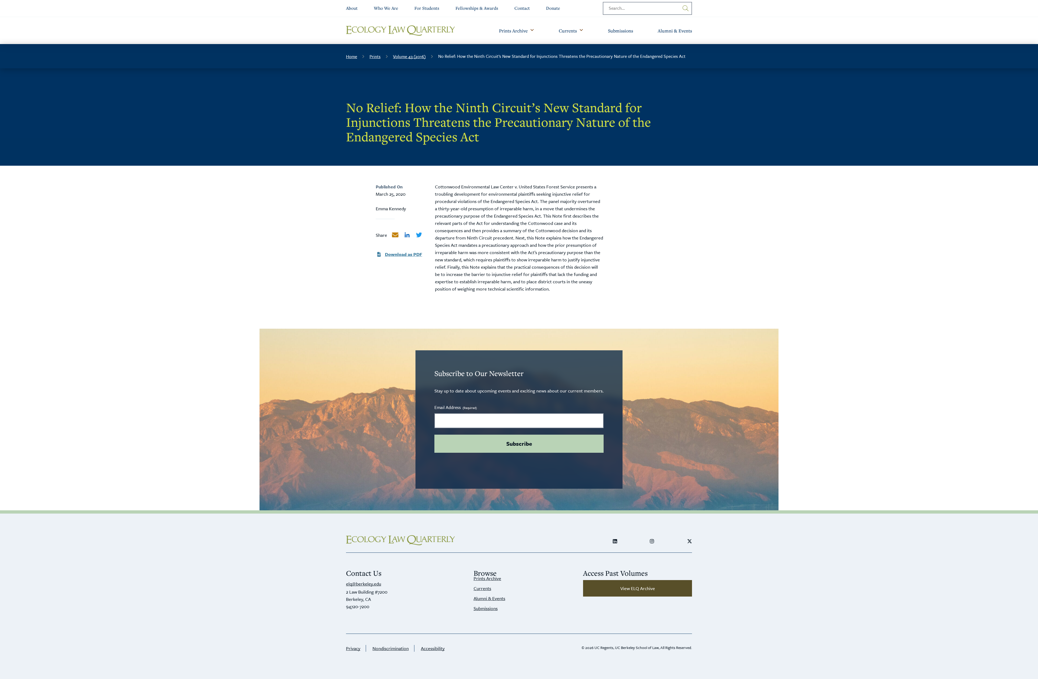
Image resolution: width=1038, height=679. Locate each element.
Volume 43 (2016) (409, 56)
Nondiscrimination (390, 648)
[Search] (685, 8)
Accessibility (433, 648)
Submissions (486, 608)
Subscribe (519, 444)
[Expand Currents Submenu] (581, 30)
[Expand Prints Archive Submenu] (532, 30)
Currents (482, 588)
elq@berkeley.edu (363, 583)
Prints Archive (487, 578)
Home (351, 56)
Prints (375, 56)
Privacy (353, 648)
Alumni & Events (489, 598)
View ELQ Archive (637, 588)
